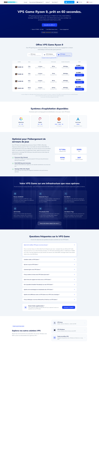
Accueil (25, 2)
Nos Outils (54, 2)
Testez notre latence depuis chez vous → (49, 223)
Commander (79, 68)
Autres (47, 2)
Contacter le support (68, 307)
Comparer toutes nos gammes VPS (49, 57)
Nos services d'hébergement (35, 2)
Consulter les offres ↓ (49, 25)
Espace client (70, 2)
